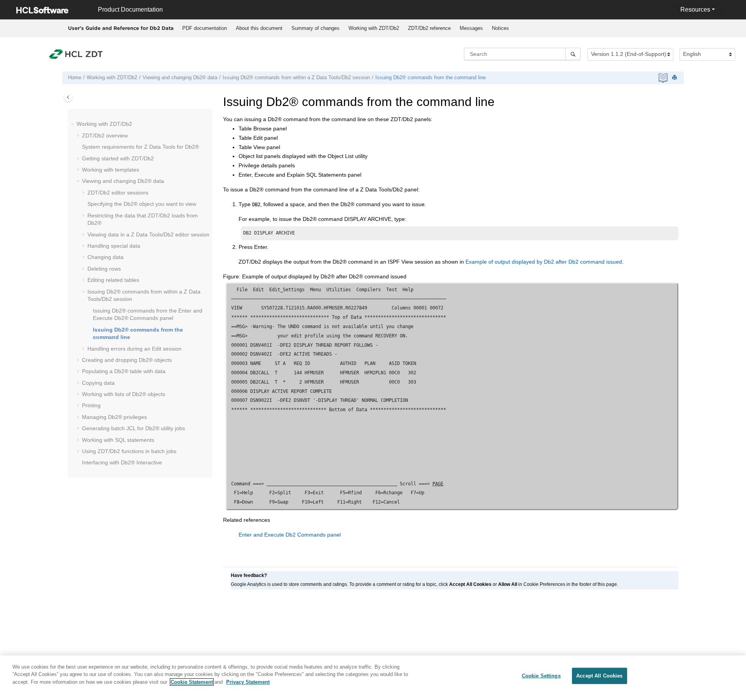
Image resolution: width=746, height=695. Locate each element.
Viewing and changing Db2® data (180, 77)
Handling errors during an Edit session (134, 349)
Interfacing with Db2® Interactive (122, 462)
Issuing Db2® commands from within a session (296, 77)
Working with (374, 28)
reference (429, 28)
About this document (259, 28)
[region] (373, 675)
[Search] (572, 54)
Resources (695, 9)
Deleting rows (104, 269)
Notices (500, 28)
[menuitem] (204, 28)
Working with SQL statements (118, 440)
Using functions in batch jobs (129, 451)
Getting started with (118, 158)
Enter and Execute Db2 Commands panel (290, 535)
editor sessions (117, 192)
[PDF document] (663, 78)
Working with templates (110, 170)
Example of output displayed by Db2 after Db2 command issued (543, 262)
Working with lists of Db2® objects (123, 394)
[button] (73, 124)
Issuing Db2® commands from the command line (430, 77)
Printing (91, 405)
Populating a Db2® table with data (124, 371)
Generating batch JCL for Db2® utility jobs (133, 428)
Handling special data (113, 246)
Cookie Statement (192, 682)
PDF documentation (204, 28)
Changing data (105, 257)
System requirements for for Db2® (140, 147)
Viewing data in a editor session (148, 234)
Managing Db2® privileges (114, 417)
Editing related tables (113, 280)
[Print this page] (675, 77)
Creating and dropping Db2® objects (127, 360)
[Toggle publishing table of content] (68, 97)
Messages (471, 28)
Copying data (98, 383)
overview (105, 135)
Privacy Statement (248, 682)
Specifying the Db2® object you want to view (141, 204)
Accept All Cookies (599, 676)
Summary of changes (315, 28)
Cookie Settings (541, 676)
